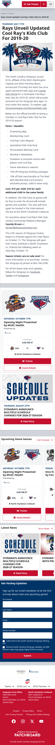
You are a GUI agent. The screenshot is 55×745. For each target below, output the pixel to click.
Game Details (29, 368)
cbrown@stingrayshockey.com (21, 227)
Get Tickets (32, 4)
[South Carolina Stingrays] (7, 4)
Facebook (35, 271)
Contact (16, 711)
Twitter (9, 275)
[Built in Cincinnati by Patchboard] (27, 733)
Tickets (29, 361)
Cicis (30, 90)
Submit (27, 655)
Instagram (23, 275)
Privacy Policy (28, 711)
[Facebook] (13, 721)
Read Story (28, 421)
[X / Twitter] (32, 721)
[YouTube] (41, 721)
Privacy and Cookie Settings (38, 714)
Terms (39, 711)
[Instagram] (22, 721)
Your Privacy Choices (14, 714)
